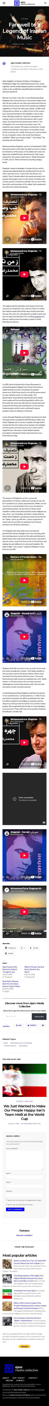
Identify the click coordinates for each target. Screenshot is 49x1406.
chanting (37, 316)
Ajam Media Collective (20, 63)
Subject (20, 1380)
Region (9, 1380)
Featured (24, 19)
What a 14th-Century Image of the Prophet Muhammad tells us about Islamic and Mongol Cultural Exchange (30, 1305)
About (6, 1378)
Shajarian (23, 1046)
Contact (32, 1378)
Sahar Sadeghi (10, 1046)
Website (9, 1191)
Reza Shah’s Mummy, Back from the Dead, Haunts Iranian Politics (11, 983)
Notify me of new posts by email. (20, 1205)
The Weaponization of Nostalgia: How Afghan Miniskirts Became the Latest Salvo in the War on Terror (28, 1278)
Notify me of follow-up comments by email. (25, 1200)
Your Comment (11, 1148)
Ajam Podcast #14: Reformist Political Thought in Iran (10, 969)
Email (8, 1182)
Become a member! (24, 1235)
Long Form (28, 1101)
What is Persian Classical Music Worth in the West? (34, 969)
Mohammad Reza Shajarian (21, 1043)
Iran (6, 1043)
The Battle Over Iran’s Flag (24, 1290)
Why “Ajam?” (19, 1378)
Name (8, 1173)
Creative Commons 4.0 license (19, 1395)
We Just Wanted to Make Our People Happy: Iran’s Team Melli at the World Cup (24, 1112)
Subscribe (39, 1016)
